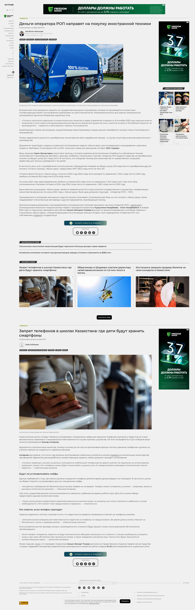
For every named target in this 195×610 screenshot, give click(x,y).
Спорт (12, 43)
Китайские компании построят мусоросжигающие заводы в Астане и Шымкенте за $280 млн (65, 253)
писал (38, 544)
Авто (12, 26)
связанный (135, 205)
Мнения (11, 45)
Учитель (58, 350)
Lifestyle (11, 33)
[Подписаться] (115, 583)
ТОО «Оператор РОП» (41, 39)
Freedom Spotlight (8, 66)
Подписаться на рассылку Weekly (90, 580)
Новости (11, 21)
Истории (11, 23)
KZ (13, 10)
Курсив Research (8, 28)
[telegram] (84, 588)
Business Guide (9, 31)
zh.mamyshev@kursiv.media (34, 35)
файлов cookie (94, 603)
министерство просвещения (38, 350)
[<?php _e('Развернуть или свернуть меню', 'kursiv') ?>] (13, 72)
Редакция (11, 59)
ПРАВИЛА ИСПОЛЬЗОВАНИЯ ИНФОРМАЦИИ (149, 599)
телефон (51, 350)
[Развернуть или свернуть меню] (13, 53)
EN (10, 10)
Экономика (10, 40)
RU (7, 10)
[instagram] (79, 588)
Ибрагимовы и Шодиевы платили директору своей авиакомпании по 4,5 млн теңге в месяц (104, 270)
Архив (12, 48)
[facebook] (103, 588)
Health (12, 38)
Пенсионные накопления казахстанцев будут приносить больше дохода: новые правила (62, 246)
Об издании (85, 592)
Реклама (11, 61)
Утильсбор (52, 39)
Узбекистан (10, 77)
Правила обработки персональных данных (150, 595)
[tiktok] (94, 588)
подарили (38, 215)
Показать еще (104, 317)
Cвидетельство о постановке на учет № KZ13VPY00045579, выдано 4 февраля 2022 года (43, 590)
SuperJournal (9, 35)
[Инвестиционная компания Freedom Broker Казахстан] (8, 16)
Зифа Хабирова (32, 345)
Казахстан (10, 75)
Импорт (22, 39)
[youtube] (89, 588)
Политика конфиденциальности (147, 592)
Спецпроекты (9, 63)
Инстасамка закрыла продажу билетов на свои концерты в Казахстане (161, 268)
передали (115, 455)
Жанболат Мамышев (34, 31)
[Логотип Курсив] (9, 4)
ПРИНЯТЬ (125, 601)
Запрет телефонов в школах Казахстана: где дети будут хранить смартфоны (45, 268)
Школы (65, 350)
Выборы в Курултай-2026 (144, 602)
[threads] (98, 588)
